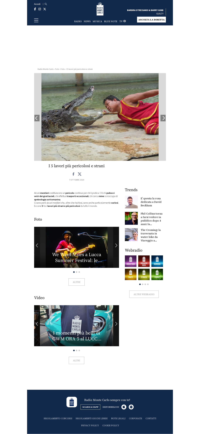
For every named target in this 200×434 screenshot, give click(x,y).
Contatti (151, 418)
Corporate (135, 418)
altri (76, 360)
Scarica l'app (90, 407)
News (87, 21)
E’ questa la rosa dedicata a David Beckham (151, 202)
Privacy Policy (90, 425)
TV (121, 21)
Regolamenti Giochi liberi (92, 418)
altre (76, 282)
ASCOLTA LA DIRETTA (151, 19)
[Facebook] (74, 174)
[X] (80, 174)
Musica (97, 21)
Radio (78, 21)
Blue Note (110, 21)
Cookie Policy (110, 425)
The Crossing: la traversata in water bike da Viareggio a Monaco (151, 237)
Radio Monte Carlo (46, 69)
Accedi (37, 4)
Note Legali (118, 418)
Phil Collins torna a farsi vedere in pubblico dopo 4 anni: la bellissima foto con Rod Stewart (152, 222)
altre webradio (144, 294)
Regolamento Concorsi (58, 418)
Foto (57, 69)
